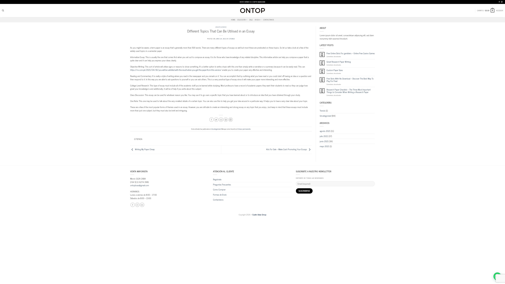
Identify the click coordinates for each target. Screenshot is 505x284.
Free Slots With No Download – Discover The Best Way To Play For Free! (350, 79)
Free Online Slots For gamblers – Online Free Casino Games (351, 53)
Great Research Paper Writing (339, 61)
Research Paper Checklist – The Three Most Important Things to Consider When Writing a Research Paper (349, 90)
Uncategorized (220, 27)
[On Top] (252, 10)
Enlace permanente (244, 129)
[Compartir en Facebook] (211, 119)
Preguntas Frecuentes (222, 184)
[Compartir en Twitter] (216, 119)
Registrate (217, 179)
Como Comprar (219, 189)
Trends (322, 110)
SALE (251, 19)
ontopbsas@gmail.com (139, 185)
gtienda (232, 38)
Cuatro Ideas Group (259, 214)
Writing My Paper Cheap (144, 149)
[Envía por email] (221, 119)
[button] (485, 10)
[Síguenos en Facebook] (499, 2)
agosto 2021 (325, 131)
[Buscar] (3, 10)
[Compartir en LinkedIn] (230, 119)
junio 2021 (324, 141)
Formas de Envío (220, 194)
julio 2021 (324, 136)
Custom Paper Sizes (335, 70)
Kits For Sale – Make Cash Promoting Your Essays (286, 149)
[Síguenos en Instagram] (502, 2)
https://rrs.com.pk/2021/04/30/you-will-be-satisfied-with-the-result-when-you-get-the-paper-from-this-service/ (176, 70)
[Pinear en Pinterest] (226, 119)
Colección (241, 19)
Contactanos (268, 19)
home (233, 19)
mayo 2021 (324, 146)
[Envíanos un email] (142, 205)
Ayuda (257, 19)
